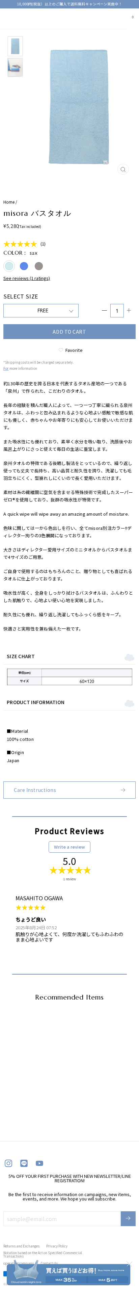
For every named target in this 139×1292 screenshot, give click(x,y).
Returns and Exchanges (21, 1245)
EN (21, 18)
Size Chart (21, 656)
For (6, 368)
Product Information (35, 702)
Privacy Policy (56, 1245)
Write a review (69, 847)
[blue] (24, 266)
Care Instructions (35, 789)
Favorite (74, 350)
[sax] (9, 266)
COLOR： (20, 252)
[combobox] (24, 18)
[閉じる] (129, 1264)
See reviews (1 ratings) (26, 278)
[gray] (39, 266)
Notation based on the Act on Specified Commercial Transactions (42, 1254)
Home (9, 202)
